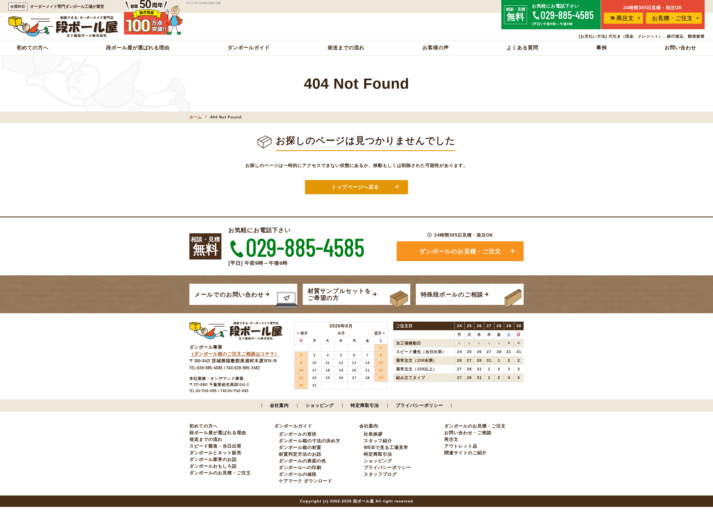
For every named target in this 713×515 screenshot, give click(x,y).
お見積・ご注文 (672, 18)
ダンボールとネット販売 (215, 452)
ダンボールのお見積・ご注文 (460, 251)
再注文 (625, 18)
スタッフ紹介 (378, 440)
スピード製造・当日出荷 (215, 446)
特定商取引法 (365, 405)
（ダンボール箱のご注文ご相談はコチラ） (234, 353)
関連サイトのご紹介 (465, 452)
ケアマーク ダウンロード (305, 480)
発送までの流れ (346, 47)
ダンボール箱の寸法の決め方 (309, 440)
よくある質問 (522, 47)
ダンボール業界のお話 (213, 459)
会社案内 (279, 405)
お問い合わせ (680, 47)
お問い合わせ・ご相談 (468, 432)
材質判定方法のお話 (300, 454)
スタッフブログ (380, 474)
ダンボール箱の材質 (300, 447)
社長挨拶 (373, 434)
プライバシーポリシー (419, 405)
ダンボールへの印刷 (300, 467)
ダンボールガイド (249, 47)
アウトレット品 (460, 446)
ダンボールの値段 (298, 474)
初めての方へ (32, 47)
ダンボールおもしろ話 (213, 466)
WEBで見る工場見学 (386, 447)
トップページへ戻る (355, 187)
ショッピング (320, 405)
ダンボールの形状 (298, 434)
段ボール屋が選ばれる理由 (138, 47)
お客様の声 (436, 47)
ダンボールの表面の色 (302, 460)
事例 (601, 47)
